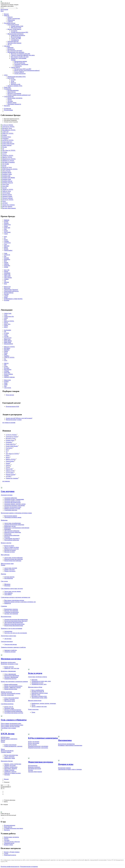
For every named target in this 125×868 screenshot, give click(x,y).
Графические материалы (18, 35)
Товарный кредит (9, 843)
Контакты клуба (15, 84)
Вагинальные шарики (20, 61)
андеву (6, 294)
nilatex (6, 279)
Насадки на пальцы (10, 550)
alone (6, 351)
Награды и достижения (14, 93)
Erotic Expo (7, 87)
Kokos (7, 455)
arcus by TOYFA (9, 346)
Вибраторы (4, 520)
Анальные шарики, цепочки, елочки (15, 504)
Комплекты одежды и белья (40, 693)
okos (6, 239)
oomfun (6, 368)
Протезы (3, 574)
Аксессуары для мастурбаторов (13, 557)
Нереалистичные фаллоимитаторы (14, 624)
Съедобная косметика (7, 703)
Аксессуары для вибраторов (12, 523)
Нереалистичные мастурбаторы (13, 559)
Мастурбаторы (5, 554)
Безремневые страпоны (11, 609)
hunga (6, 271)
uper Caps (7, 274)
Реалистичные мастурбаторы (12, 560)
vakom (6, 381)
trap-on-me (7, 380)
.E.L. (6, 327)
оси (5, 283)
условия (19, 419)
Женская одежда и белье (35, 687)
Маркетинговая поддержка (40, 762)
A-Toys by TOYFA (11, 434)
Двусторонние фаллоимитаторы (13, 622)
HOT (7, 450)
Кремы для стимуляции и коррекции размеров (14, 681)
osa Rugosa (7, 369)
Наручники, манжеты (10, 768)
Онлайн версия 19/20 (17, 26)
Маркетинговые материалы (15, 33)
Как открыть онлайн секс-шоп (19, 56)
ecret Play (7, 265)
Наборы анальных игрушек (12, 508)
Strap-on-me (9, 469)
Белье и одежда (35, 673)
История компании (13, 90)
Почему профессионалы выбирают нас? (19, 95)
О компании (7, 89)
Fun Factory (9, 448)
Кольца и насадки (6, 543)
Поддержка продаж (9, 23)
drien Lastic (7, 313)
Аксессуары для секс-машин (12, 591)
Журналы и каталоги (34, 767)
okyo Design (8, 277)
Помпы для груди (9, 569)
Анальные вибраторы (10, 498)
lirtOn (6, 325)
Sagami (8, 463)
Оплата (9, 99)
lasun (6, 226)
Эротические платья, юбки (39, 697)
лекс (6, 297)
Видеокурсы (11, 49)
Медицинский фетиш (7, 750)
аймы (6, 295)
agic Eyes (7, 339)
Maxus (8, 457)
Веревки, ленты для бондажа (12, 764)
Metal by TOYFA (10, 459)
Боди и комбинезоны (38, 690)
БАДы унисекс (32, 744)
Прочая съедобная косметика (12, 709)
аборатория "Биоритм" (11, 289)
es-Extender (7, 330)
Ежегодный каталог (13, 24)
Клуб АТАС (10, 78)
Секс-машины (8, 593)
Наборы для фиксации (10, 767)
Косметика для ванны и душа (9, 664)
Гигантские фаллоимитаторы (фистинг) (15, 621)
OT (5, 236)
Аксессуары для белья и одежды (37, 676)
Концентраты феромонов (11, 675)
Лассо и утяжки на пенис (11, 547)
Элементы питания (9, 651)
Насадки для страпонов (11, 610)
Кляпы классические (10, 744)
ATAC (6, 75)
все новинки (6, 481)
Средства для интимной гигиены (10, 693)
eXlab (6, 267)
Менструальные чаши (7, 563)
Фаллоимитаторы (6, 616)
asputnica (7, 259)
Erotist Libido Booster (12, 446)
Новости (6, 15)
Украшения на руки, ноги (39, 684)
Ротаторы (7, 537)
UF (5, 261)
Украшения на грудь (37, 682)
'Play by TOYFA (9, 357)
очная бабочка (8, 292)
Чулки (33, 712)
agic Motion (8, 340)
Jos (7, 451)
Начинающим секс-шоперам (16, 52)
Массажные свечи (9, 701)
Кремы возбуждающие (10, 684)
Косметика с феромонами (8, 671)
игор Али (7, 286)
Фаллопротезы (8, 578)
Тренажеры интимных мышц (12, 517)
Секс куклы (4, 581)
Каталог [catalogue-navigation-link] (6, 14)
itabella (6, 375)
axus (6, 247)
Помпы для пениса (9, 571)
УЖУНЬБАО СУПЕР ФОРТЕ (13, 298)
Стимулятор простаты (10, 510)
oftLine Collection (9, 377)
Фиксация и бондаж (7, 761)
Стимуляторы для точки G (12, 538)
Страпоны (4, 606)
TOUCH (7, 254)
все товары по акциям (8, 422)
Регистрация (4, 9)
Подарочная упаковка (64, 768)
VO (5, 360)
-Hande (6, 371)
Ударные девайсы (6, 752)
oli (5, 331)
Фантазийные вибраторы (11, 540)
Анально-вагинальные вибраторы (14, 524)
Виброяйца (7, 529)
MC (5, 354)
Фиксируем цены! (11, 419)
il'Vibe (6, 336)
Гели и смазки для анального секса (11, 723)
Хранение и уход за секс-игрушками (11, 628)
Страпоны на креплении (11, 612)
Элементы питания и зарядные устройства (13, 647)
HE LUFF (7, 276)
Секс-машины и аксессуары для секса (12, 588)
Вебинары (10, 47)
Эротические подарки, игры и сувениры (70, 769)
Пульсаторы (7, 534)
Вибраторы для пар (10, 526)
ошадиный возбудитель (11, 291)
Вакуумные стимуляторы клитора (14, 600)
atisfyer (6, 264)
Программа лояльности (14, 104)
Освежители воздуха (10, 678)
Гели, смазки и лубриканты (14, 720)
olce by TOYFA (9, 321)
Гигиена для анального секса (12, 507)
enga (5, 383)
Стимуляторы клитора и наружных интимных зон (15, 597)
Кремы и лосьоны (9, 699)
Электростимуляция (7, 641)
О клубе (13, 79)
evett (5, 334)
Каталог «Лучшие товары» (12, 852)
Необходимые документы (14, 98)
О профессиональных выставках (13, 828)
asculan (6, 245)
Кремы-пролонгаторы (10, 689)
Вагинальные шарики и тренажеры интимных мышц (16, 513)
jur (5, 256)
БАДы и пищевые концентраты (43, 738)
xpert (6, 230)
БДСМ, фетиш (7, 734)
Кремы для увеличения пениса (13, 686)
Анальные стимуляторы (21, 64)
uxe (5, 244)
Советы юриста (15, 67)
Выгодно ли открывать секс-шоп (20, 53)
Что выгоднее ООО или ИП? (22, 69)
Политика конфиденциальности (10, 866)
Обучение (7, 46)
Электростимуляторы (10, 644)
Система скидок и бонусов (12, 841)
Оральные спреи (9, 708)
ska (5, 229)
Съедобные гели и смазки (8, 728)
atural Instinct (8, 250)
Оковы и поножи (9, 770)
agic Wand (7, 342)
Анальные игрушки (6, 495)
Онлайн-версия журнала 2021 (19, 32)
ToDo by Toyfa (10, 470)
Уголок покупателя (19, 73)
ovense (6, 241)
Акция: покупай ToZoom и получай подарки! (19, 418)
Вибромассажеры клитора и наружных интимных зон (20, 601)
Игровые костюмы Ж (38, 691)
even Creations (8, 374)
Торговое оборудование (14, 43)
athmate (6, 220)
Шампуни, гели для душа (11, 668)
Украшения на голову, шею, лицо (41, 681)
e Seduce (7, 348)
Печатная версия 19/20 (12, 406)
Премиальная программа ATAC (16, 76)
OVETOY (7, 242)
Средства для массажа (7, 695)
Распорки (7, 774)
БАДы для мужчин (33, 743)
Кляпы (3, 742)
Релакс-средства (9, 666)
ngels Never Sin (9, 316)
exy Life (6, 270)
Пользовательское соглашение (29, 866)
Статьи (6, 853)
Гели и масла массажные (11, 698)
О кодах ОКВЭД (19, 72)
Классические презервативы (66, 744)
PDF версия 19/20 (16, 27)
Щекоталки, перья (9, 758)
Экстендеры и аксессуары (8, 635)
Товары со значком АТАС (14, 85)
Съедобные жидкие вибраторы (13, 711)
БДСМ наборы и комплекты (9, 738)
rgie (5, 253)
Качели (3, 740)
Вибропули (7, 603)
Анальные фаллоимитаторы (12, 502)
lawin (6, 322)
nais (5, 315)
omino (6, 223)
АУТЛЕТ (8, 476)
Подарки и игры (65, 764)
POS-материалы (32, 765)
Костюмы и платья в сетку (39, 696)
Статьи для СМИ (16, 38)
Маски (3, 749)
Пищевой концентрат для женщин (38, 746)
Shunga (8, 467)
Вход (2, 11)
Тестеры (30, 770)
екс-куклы (7, 387)
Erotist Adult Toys (11, 444)
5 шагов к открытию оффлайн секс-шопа (23, 55)
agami (6, 262)
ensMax (7, 349)
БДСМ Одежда (5, 737)
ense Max (7, 372)
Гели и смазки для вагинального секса (12, 725)
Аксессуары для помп (10, 568)
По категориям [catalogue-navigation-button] (8, 110)
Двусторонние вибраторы (11, 530)
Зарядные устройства (10, 650)
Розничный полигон (10, 855)
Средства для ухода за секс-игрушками (15, 633)
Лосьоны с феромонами (11, 677)
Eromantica (9, 442)
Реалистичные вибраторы (11, 535)
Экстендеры (7, 638)
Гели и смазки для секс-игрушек (10, 726)
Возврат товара (11, 102)
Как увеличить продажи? (14, 50)
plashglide (7, 273)
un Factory (7, 232)
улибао (6, 300)
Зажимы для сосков (10, 765)
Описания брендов (12, 41)
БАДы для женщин (33, 741)
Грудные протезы (9, 577)
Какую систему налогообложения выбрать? (27, 70)
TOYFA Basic (10, 472)
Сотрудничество (9, 96)
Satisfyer (8, 465)
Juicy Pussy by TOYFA (12, 453)
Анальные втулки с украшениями (14, 499)
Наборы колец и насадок (11, 548)
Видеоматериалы (16, 37)
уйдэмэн (7, 288)
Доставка (10, 101)
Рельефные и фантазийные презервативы (70, 745)
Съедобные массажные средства (13, 712)
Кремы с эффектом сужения (12, 687)
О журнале (14, 30)
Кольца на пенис (9, 545)
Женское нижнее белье (34, 700)
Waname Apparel (10, 474)
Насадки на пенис (9, 552)
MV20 (6, 363)
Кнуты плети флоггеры (11, 755)
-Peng (6, 221)
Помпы (3, 565)
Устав (12, 81)
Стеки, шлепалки (9, 756)
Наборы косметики (6, 692)
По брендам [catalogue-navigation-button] (7, 108)
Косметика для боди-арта (8, 662)
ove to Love (7, 337)
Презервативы (65, 740)
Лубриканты (18, 66)
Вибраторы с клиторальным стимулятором (16, 527)
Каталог (6, 779)
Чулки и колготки (33, 709)
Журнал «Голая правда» (14, 29)
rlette (6, 318)
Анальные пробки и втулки (12, 501)
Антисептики (8, 631)
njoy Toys (7, 324)
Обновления (11, 20)
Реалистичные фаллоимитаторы (13, 625)
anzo (6, 233)
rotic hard (7, 227)
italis (5, 384)
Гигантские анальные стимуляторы (14, 505)
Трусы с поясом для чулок (39, 706)
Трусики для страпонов (11, 613)
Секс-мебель (8, 594)
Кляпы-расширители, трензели (13, 746)
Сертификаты (15, 40)
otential (6, 258)
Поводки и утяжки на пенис (12, 773)
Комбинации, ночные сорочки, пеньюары (44, 703)
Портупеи (34, 679)
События (10, 21)
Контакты (7, 105)
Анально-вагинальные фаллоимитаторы (16, 619)
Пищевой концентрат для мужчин (38, 747)
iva (5, 319)
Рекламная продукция (34, 768)
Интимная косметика (11, 659)
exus (6, 353)
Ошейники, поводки (10, 771)
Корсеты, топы (36, 694)
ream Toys (7, 224)
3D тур (9, 44)
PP (5, 365)
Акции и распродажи (13, 18)
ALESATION (8, 344)
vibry (6, 366)
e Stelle (6, 333)
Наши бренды (11, 92)
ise (5, 386)
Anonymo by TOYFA (12, 436)
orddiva (6, 356)
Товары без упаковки (12, 478)
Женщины (7, 584)
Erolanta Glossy (10, 440)
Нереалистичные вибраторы (12, 532)
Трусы (33, 705)
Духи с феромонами (10, 674)
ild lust (6, 282)
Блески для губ (8, 706)
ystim (6, 249)
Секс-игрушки (7, 491)
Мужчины (7, 585)
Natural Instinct (10, 461)
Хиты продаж (10, 395)
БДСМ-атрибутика (19, 63)
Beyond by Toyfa (10, 438)
